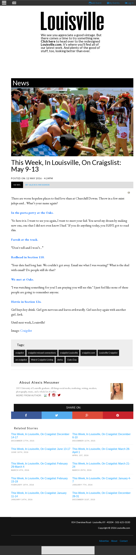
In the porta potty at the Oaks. (32, 213)
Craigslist (26, 330)
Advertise (104, 541)
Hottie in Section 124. (26, 302)
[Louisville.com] (46, 395)
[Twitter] (60, 395)
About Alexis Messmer (39, 382)
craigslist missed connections (42, 352)
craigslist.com (88, 352)
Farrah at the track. (24, 239)
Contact (124, 541)
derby (60, 359)
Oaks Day (72, 359)
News (21, 83)
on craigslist (21, 359)
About (114, 541)
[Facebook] (50, 395)
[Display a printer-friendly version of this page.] (128, 192)
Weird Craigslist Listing (42, 359)
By (38, 185)
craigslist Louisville (69, 352)
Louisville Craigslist (108, 352)
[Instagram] (54, 395)
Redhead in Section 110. (27, 257)
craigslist (19, 352)
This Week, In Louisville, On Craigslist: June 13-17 (40, 449)
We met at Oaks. (22, 279)
